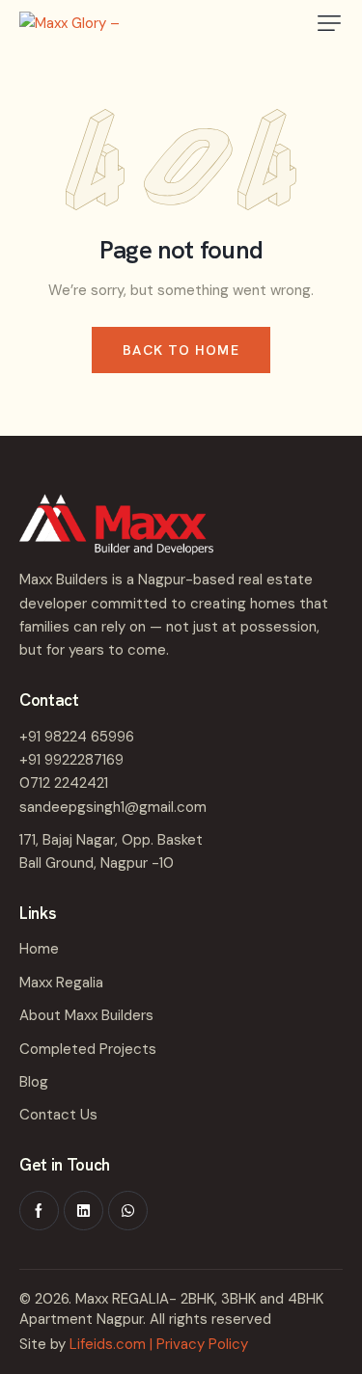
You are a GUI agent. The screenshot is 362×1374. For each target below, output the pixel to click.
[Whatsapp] (128, 1210)
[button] (329, 23)
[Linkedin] (83, 1210)
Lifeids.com (108, 1344)
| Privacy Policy (199, 1344)
